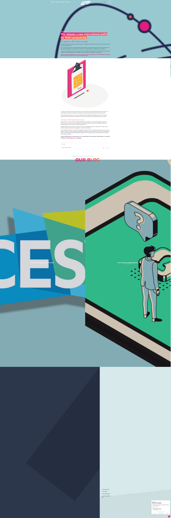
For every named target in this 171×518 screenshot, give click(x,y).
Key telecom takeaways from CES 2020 (42, 262)
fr (109, 0)
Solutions (63, 2)
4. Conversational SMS (106, 496)
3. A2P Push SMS (106, 494)
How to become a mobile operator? (128, 262)
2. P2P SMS (104, 491)
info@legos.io (70, 138)
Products (58, 2)
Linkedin (79, 138)
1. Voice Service (105, 489)
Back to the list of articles (66, 147)
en (111, 0)
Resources (68, 2)
